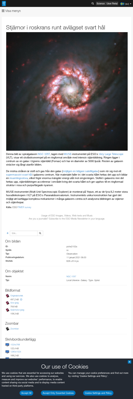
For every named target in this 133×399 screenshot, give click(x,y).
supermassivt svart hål (19, 174)
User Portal (112, 3)
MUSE (68, 154)
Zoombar (14, 328)
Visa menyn (13, 11)
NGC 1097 (44, 154)
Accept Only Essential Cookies (58, 393)
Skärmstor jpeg (17, 310)
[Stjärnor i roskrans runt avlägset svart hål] (67, 91)
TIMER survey (24, 207)
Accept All (26, 393)
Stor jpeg (14, 302)
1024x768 (15, 344)
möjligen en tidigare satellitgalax (80, 171)
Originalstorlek (16, 295)
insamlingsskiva (19, 178)
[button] (21, 299)
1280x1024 (15, 351)
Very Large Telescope (110, 154)
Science (101, 3)
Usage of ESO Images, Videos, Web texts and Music (67, 215)
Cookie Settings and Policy (98, 393)
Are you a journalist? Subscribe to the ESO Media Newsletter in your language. (67, 218)
